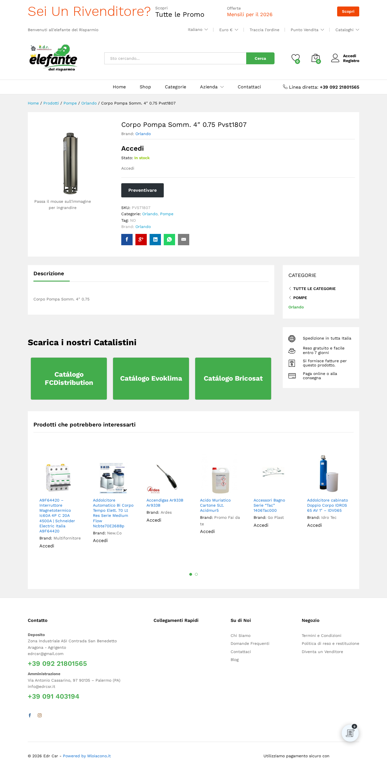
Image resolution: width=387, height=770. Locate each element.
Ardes (166, 512)
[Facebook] (30, 716)
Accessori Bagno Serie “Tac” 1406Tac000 (269, 505)
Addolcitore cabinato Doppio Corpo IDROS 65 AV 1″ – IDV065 (327, 505)
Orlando (143, 133)
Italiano (195, 29)
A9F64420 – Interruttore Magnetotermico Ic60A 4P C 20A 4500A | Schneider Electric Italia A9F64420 (57, 515)
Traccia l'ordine (264, 29)
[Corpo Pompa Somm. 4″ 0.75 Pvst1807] (127, 239)
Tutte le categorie (314, 288)
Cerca (260, 58)
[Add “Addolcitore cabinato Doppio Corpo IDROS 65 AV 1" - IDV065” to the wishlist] (331, 488)
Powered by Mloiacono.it (87, 756)
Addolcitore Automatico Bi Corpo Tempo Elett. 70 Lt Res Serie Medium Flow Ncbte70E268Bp (113, 513)
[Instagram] (40, 715)
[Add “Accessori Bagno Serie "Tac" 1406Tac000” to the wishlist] (278, 488)
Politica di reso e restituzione (330, 643)
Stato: (127, 157)
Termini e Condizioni (321, 635)
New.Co (114, 533)
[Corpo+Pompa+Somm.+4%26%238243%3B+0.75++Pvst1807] (155, 239)
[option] (60, 505)
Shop (145, 87)
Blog (235, 659)
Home (119, 87)
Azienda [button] (209, 87)
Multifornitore (67, 538)
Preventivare (142, 190)
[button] (75, 488)
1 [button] (190, 574)
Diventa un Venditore (322, 651)
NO (133, 220)
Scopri (348, 11)
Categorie (175, 87)
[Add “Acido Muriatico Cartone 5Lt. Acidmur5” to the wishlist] (224, 488)
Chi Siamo (240, 635)
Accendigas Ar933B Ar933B (164, 502)
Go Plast (276, 517)
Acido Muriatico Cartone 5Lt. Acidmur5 (215, 505)
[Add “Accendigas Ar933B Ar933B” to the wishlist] (171, 488)
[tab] (51, 276)
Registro (351, 60)
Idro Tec (329, 517)
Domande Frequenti (250, 643)
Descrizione (48, 273)
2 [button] (196, 574)
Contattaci (249, 87)
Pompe (166, 214)
